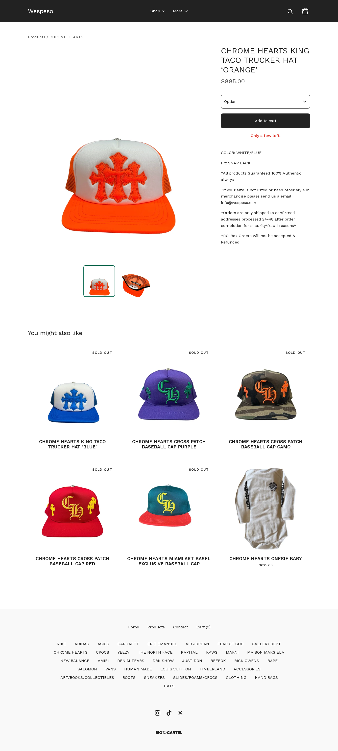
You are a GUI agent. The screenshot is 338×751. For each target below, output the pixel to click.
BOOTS (129, 677)
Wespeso (40, 11)
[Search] (290, 11)
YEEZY (123, 652)
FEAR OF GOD (230, 643)
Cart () (203, 627)
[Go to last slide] (35, 154)
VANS (110, 669)
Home (133, 627)
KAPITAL (189, 652)
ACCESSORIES (247, 669)
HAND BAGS (266, 677)
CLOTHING (236, 677)
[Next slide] (199, 154)
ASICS (103, 643)
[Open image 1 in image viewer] (117, 153)
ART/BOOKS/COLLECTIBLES (87, 677)
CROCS (102, 652)
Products (36, 37)
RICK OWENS (246, 660)
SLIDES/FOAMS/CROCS (195, 677)
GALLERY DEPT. (266, 643)
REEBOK (218, 660)
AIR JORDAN (197, 643)
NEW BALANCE (74, 660)
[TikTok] (169, 713)
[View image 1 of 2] (99, 281)
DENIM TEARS (130, 660)
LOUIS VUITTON (175, 669)
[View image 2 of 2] (135, 281)
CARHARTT (128, 643)
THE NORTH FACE (155, 652)
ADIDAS (81, 643)
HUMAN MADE (138, 669)
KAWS (211, 652)
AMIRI (103, 660)
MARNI (232, 652)
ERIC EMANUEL (162, 643)
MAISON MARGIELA (265, 652)
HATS (169, 686)
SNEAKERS (154, 677)
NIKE (61, 643)
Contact (180, 627)
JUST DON (192, 660)
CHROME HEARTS (66, 37)
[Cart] (305, 11)
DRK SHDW (163, 660)
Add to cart (265, 120)
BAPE (272, 660)
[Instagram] (157, 713)
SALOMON (87, 669)
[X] (180, 713)
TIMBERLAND (212, 669)
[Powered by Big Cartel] (169, 732)
